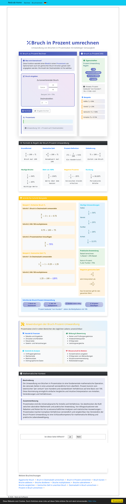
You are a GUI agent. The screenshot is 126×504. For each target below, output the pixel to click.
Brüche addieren (25, 482)
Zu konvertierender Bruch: (48, 80)
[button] (46, 3)
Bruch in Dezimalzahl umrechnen (50, 480)
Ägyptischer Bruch (26, 480)
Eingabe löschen (43, 111)
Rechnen (27, 111)
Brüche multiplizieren (61, 482)
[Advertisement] (63, 23)
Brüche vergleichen (27, 485)
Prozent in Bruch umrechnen (31, 488)
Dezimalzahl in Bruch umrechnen (82, 485)
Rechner (27, 3)
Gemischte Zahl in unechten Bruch (51, 485)
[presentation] (30, 155)
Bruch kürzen (99, 480)
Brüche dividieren (42, 482)
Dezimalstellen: (46, 98)
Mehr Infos (92, 501)
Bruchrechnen (37, 3)
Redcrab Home (15, 2)
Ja (70, 437)
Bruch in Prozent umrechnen (79, 480)
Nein (79, 437)
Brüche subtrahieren (81, 482)
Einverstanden (118, 501)
